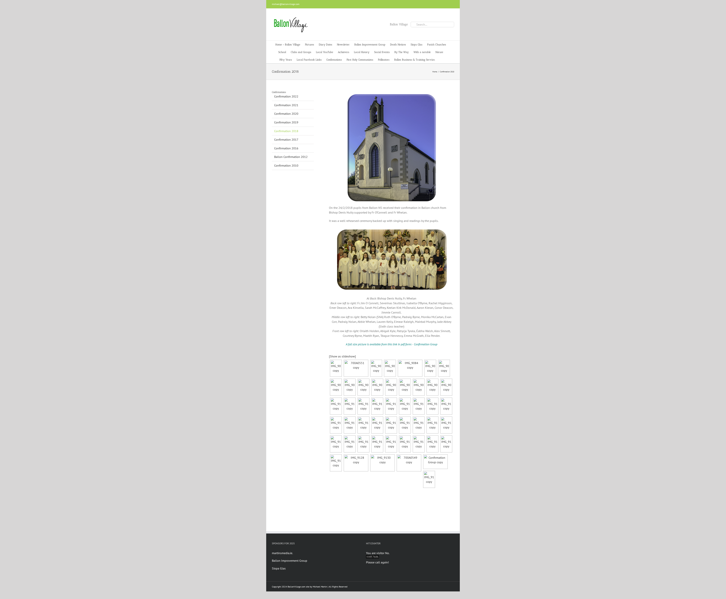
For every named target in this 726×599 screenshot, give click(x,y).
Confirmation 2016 (286, 148)
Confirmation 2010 (286, 165)
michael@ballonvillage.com (285, 4)
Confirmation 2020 (286, 113)
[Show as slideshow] (342, 356)
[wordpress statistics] (372, 557)
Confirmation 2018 (286, 131)
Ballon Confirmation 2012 (291, 157)
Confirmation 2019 (286, 122)
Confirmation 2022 (286, 96)
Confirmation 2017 (286, 139)
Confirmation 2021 (286, 105)
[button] (441, 59)
